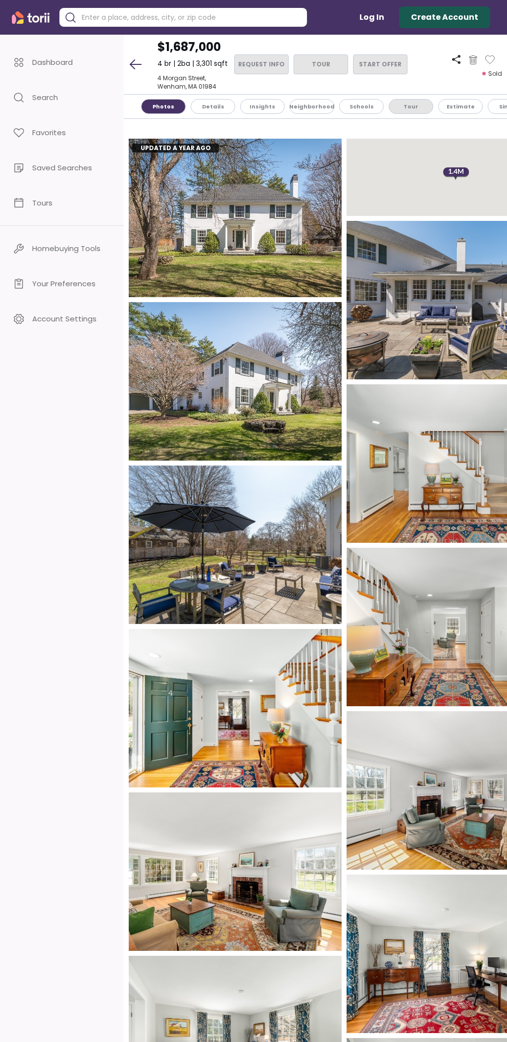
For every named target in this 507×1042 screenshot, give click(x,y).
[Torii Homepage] (33, 17)
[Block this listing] (473, 59)
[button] (62, 62)
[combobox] (190, 17)
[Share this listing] (456, 59)
